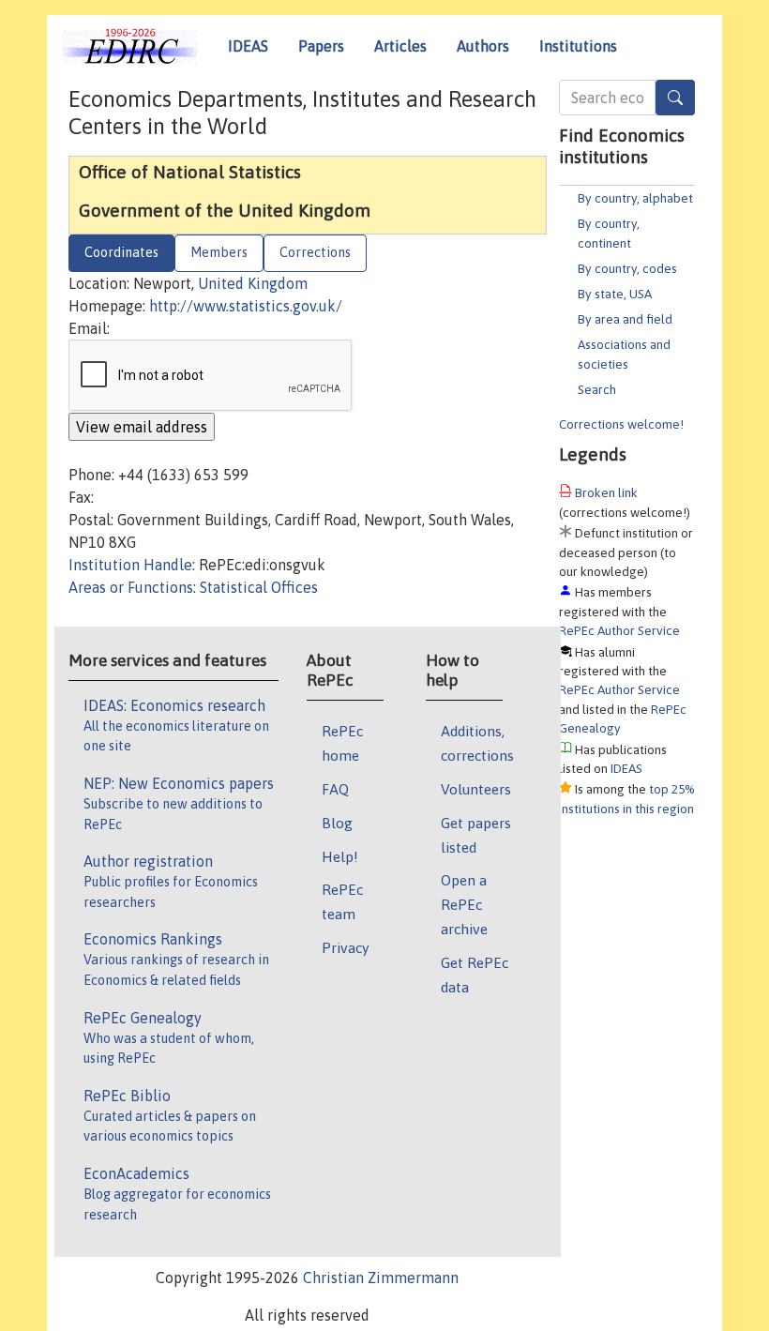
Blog (337, 822)
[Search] (675, 97)
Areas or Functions (130, 587)
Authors (483, 46)
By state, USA (615, 293)
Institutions (578, 46)
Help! (340, 856)
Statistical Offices (259, 587)
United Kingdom (253, 283)
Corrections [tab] (315, 252)
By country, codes (627, 268)
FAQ (335, 788)
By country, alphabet (635, 197)
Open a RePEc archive (464, 904)
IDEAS (248, 46)
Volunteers (476, 788)
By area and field (625, 318)
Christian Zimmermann (381, 1277)
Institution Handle (130, 564)
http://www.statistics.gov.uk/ (245, 305)
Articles (400, 46)
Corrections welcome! (621, 423)
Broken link (606, 492)
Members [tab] (219, 252)
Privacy (345, 947)
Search (597, 389)
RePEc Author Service (619, 630)
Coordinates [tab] (121, 252)
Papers (321, 46)
